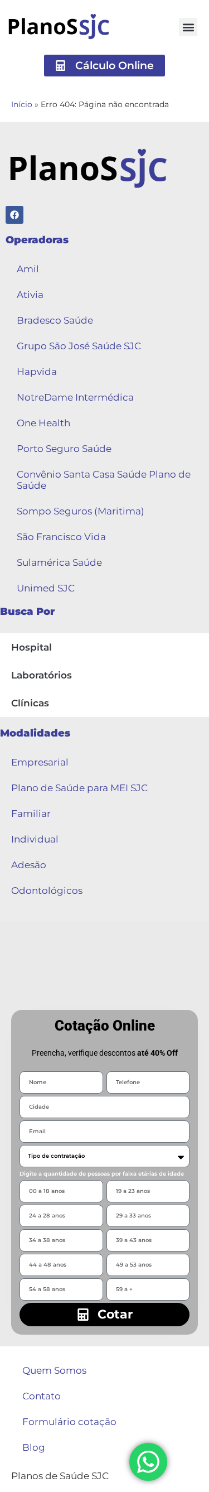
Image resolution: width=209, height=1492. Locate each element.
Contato (41, 1396)
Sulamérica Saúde (59, 562)
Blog (33, 1447)
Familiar (31, 813)
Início (21, 104)
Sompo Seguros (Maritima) (80, 511)
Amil (28, 269)
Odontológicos (46, 890)
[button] (188, 27)
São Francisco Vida (61, 536)
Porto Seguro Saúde (64, 448)
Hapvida (37, 371)
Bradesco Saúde (55, 320)
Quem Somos (54, 1370)
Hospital (31, 647)
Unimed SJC (46, 588)
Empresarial (40, 762)
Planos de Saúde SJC (60, 1475)
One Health (43, 423)
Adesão (28, 864)
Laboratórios (41, 675)
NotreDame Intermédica (75, 397)
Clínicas (30, 703)
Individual (35, 839)
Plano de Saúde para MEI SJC (79, 787)
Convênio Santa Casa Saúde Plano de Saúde (104, 480)
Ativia (30, 294)
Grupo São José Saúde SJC (79, 346)
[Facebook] (14, 215)
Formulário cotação (69, 1421)
